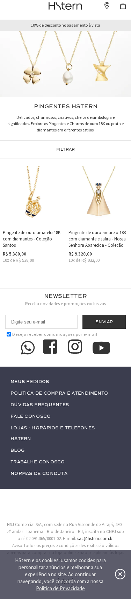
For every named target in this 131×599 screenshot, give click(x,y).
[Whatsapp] (28, 348)
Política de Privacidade (60, 588)
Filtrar (65, 149)
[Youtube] (101, 347)
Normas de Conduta (38, 474)
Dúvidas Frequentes (39, 405)
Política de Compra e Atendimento (59, 393)
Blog (17, 450)
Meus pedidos (29, 382)
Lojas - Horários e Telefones (52, 428)
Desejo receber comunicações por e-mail (54, 334)
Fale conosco (30, 416)
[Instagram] (76, 347)
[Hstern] (65, 6)
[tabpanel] (65, 64)
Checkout (123, 6)
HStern (20, 439)
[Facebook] (51, 347)
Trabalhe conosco (37, 462)
